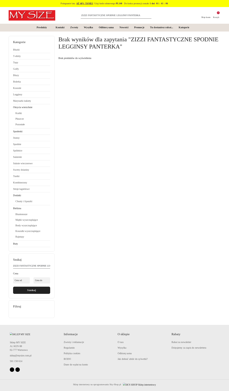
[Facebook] (12, 369)
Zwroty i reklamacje (74, 342)
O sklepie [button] (124, 334)
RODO (67, 359)
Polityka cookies (72, 353)
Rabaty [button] (176, 334)
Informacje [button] (71, 334)
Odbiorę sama (125, 353)
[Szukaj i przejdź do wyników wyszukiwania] (149, 15)
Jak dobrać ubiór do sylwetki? (133, 359)
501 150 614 (16, 361)
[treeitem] (31, 50)
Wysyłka (122, 347)
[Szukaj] (49, 266)
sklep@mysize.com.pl (20, 355)
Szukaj (31, 290)
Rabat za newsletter (181, 342)
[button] (43, 28)
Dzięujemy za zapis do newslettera (189, 347)
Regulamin (69, 347)
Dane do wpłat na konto (76, 364)
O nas (121, 342)
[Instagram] (17, 369)
